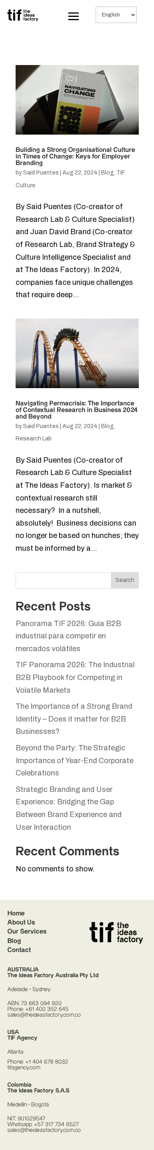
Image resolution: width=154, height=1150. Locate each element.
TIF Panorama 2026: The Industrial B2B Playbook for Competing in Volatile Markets (75, 677)
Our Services (26, 932)
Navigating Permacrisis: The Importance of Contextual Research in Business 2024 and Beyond (77, 410)
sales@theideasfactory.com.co (44, 1015)
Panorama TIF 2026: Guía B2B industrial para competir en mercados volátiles (68, 636)
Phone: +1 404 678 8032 (37, 1062)
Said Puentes (41, 173)
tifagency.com (23, 1068)
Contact (19, 950)
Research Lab (34, 438)
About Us (21, 923)
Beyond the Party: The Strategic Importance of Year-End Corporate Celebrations (74, 760)
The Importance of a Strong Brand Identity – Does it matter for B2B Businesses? (74, 719)
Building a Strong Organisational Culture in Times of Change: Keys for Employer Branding (75, 156)
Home (16, 913)
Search (124, 580)
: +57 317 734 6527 (55, 1124)
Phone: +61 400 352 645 (38, 1009)
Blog (107, 173)
